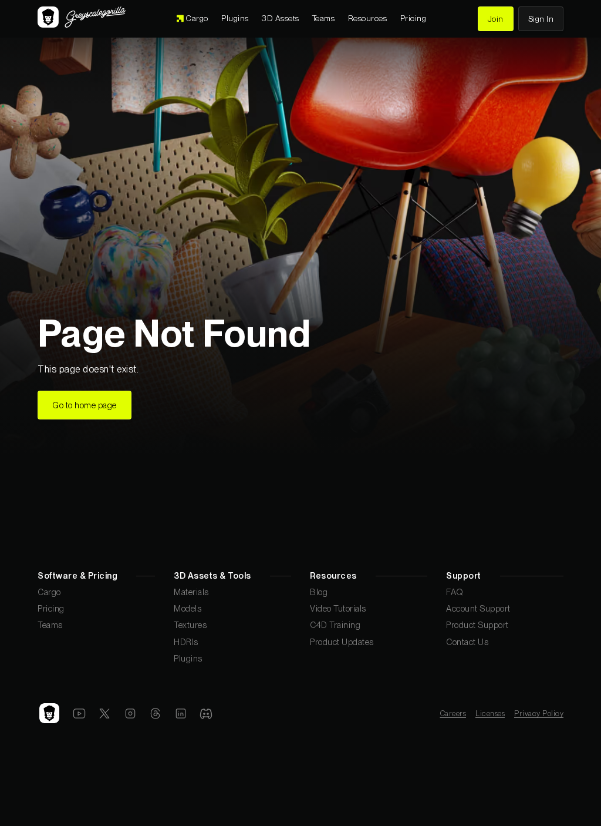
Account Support (478, 608)
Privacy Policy (538, 713)
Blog (318, 592)
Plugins (188, 658)
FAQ (455, 592)
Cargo (49, 592)
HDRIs (186, 642)
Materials (191, 592)
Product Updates (342, 642)
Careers (453, 713)
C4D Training (335, 625)
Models (187, 608)
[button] (280, 19)
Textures (190, 625)
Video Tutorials (338, 608)
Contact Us (467, 642)
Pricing (51, 608)
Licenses (490, 713)
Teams (50, 625)
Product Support (477, 625)
